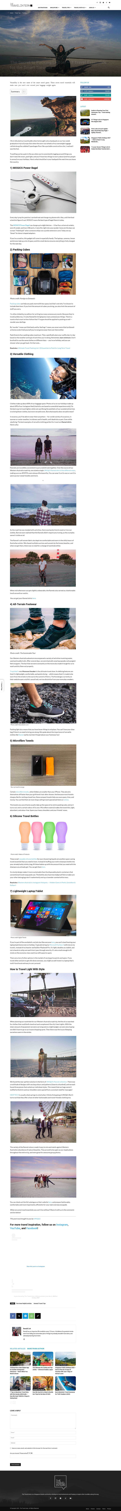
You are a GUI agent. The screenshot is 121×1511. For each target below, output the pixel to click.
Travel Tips (66, 7)
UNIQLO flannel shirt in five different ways (59, 470)
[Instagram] (100, 2)
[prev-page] (11, 1402)
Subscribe (107, 99)
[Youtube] (109, 2)
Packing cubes (15, 304)
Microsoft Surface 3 (56, 945)
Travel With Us (79, 7)
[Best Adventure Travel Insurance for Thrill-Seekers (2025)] (65, 1383)
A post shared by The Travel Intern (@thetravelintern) (30, 1296)
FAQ (57, 1389)
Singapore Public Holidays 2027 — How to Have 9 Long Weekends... (101, 139)
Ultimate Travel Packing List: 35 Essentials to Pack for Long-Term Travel (44, 348)
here (34, 598)
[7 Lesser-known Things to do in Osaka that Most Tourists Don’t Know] (85, 149)
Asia (12, 1365)
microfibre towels (22, 792)
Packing (20, 58)
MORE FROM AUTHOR (35, 1349)
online (66, 800)
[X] (19, 1316)
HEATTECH (14, 1095)
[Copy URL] (38, 1316)
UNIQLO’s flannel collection (56, 1082)
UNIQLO (37, 1219)
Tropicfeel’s (14, 671)
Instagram (62, 1224)
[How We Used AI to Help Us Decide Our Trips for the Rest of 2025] (43, 1383)
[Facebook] (97, 2)
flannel (21, 735)
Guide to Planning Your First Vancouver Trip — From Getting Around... (100, 112)
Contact (98, 1508)
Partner (93, 1508)
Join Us (91, 7)
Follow (107, 91)
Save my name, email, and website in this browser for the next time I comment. (34, 1448)
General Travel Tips (40, 1303)
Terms (103, 1508)
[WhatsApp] (31, 1316)
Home (11, 13)
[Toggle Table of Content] (23, 91)
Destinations (42, 7)
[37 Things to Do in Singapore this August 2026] (85, 122)
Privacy (109, 1508)
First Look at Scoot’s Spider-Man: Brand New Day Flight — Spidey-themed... (100, 130)
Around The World (61, 1365)
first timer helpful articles (24, 1303)
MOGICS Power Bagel (21, 225)
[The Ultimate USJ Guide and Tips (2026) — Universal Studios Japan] (43, 1359)
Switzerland (14, 1389)
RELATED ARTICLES (17, 1349)
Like (108, 87)
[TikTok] (106, 2)
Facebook (31, 1228)
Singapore (54, 7)
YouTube (15, 1228)
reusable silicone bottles (28, 859)
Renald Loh (15, 72)
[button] (108, 8)
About (87, 1508)
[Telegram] (103, 2)
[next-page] (14, 1402)
